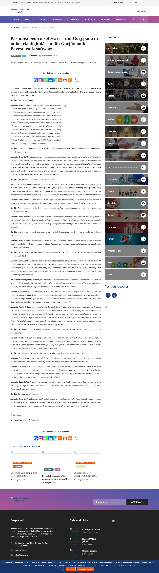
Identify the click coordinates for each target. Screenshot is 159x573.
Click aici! (35, 420)
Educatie (105, 19)
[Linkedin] (50, 78)
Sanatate (75, 19)
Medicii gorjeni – (90, 551)
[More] (70, 78)
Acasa (16, 19)
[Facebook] (36, 78)
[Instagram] (41, 78)
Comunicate (59, 19)
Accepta (70, 569)
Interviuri (26, 27)
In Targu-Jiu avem (91, 529)
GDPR (145, 3)
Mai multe (120, 19)
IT (23, 56)
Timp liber (81, 466)
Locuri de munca (116, 3)
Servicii (128, 3)
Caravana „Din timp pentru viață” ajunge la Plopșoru (39, 2)
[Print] (60, 78)
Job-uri (43, 19)
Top (57, 469)
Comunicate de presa (22, 463)
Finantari (29, 19)
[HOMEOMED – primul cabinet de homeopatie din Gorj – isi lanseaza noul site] (75, 542)
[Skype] (55, 78)
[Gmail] (65, 78)
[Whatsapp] (45, 78)
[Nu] (156, 566)
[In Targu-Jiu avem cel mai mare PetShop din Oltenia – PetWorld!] (75, 531)
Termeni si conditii (85, 569)
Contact (137, 3)
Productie (90, 19)
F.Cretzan (33, 56)
